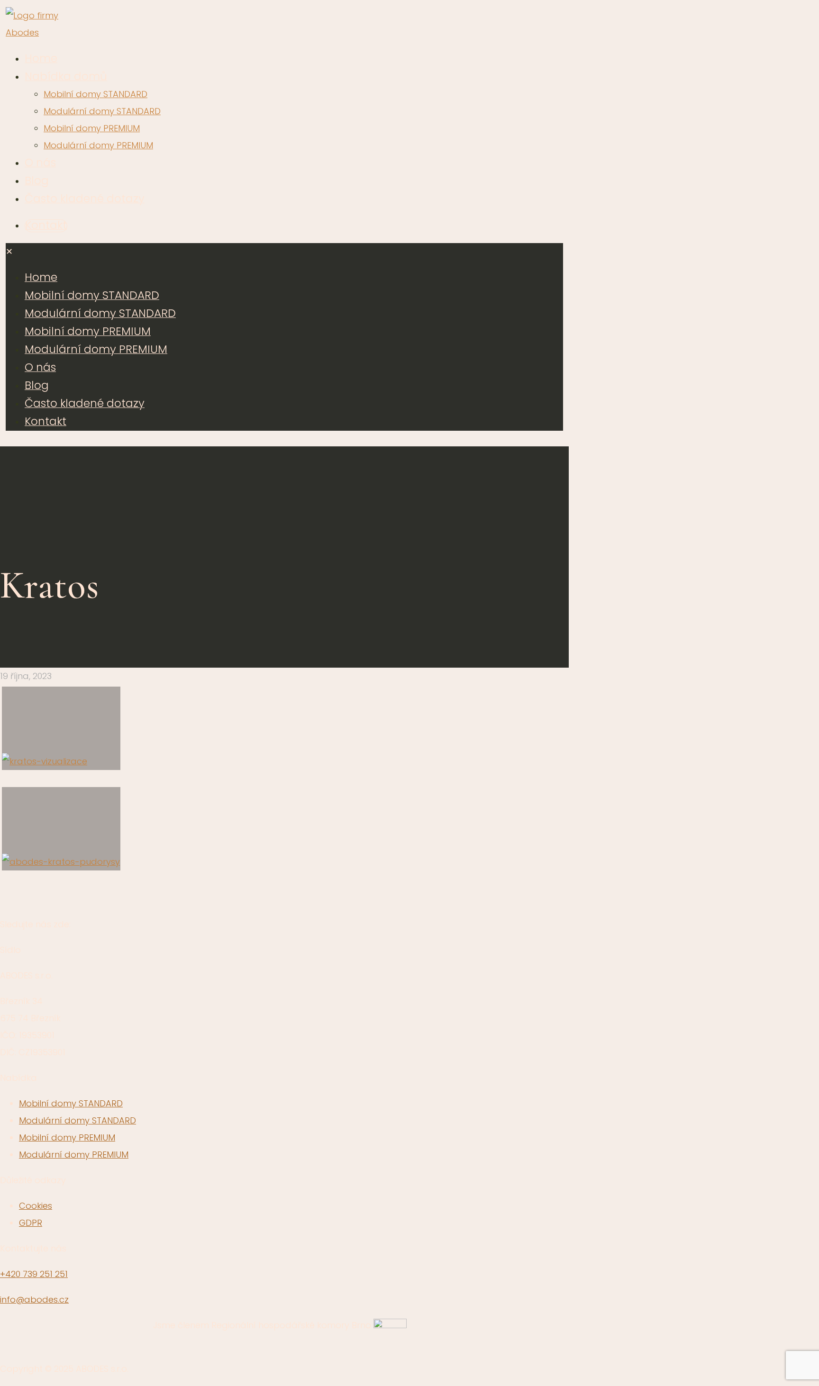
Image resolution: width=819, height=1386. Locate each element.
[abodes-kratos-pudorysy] (61, 828)
